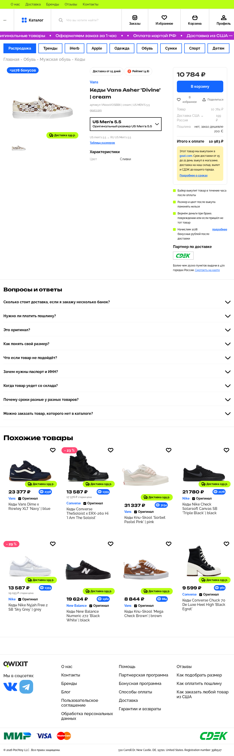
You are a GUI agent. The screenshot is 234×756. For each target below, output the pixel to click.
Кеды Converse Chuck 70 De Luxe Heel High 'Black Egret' (203, 604)
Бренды (52, 4)
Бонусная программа (140, 683)
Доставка (33, 4)
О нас (15, 4)
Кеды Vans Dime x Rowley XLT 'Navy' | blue (29, 506)
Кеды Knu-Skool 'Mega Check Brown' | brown (143, 613)
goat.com (96, 110)
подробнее (219, 229)
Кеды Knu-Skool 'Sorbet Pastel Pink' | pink (144, 519)
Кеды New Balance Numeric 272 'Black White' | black (83, 615)
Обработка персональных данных (87, 716)
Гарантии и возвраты (140, 708)
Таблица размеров (102, 142)
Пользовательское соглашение (79, 703)
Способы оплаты (135, 691)
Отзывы (71, 4)
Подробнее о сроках (193, 175)
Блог (65, 691)
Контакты (90, 4)
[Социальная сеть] (10, 687)
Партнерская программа (143, 675)
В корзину (200, 86)
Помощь (127, 666)
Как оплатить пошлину (199, 683)
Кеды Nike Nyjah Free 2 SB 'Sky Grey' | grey (28, 607)
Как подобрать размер (199, 675)
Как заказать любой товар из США (203, 694)
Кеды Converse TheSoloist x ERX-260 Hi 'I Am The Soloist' (87, 513)
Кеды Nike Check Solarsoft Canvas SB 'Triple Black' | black (199, 508)
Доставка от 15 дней (106, 71)
